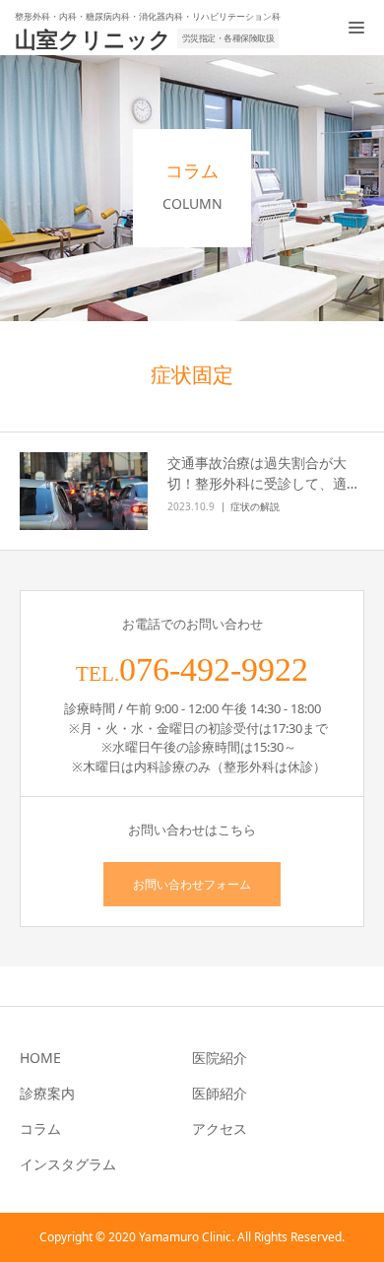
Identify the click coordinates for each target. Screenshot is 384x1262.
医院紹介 (219, 1057)
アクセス (219, 1128)
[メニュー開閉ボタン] (356, 27)
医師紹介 (219, 1093)
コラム (40, 1128)
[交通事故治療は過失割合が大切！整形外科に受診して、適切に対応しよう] (84, 491)
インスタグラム (68, 1164)
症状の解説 (255, 506)
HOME (40, 1057)
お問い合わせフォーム (192, 884)
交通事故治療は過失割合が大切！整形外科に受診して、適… (262, 473)
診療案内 (47, 1093)
